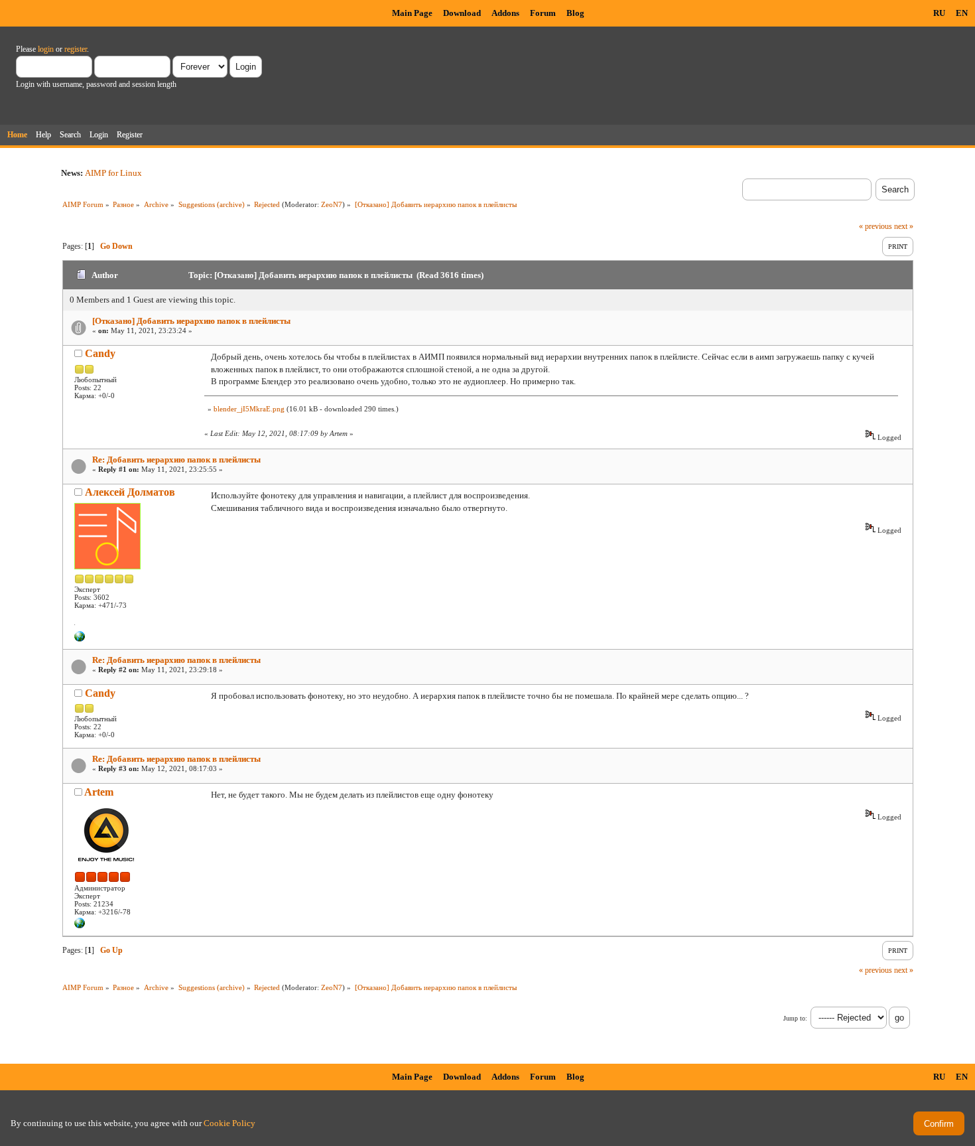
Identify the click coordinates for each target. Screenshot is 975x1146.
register (75, 49)
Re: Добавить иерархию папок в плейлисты (176, 460)
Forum (543, 13)
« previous (875, 226)
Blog (575, 13)
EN (962, 13)
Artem (98, 792)
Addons (505, 13)
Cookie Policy (229, 1123)
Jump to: (795, 1018)
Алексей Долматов (130, 492)
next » (903, 226)
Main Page (412, 13)
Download (462, 13)
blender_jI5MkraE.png (249, 409)
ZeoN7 (331, 204)
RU (939, 13)
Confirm (939, 1124)
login (46, 49)
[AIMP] (79, 926)
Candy (100, 353)
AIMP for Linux (113, 173)
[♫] (79, 639)
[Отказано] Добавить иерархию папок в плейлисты (191, 321)
